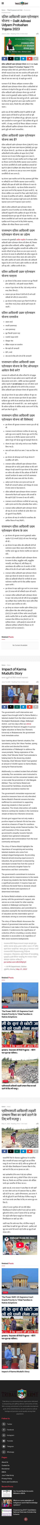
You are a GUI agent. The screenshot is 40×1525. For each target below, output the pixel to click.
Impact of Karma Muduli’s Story (15, 1371)
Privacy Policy (7, 1478)
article (28, 724)
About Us (5, 1462)
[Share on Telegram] (23, 58)
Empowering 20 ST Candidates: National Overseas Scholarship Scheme (24, 1512)
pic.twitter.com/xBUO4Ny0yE (15, 962)
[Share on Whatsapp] (17, 58)
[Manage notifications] (26, 1519)
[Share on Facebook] (4, 58)
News (9, 665)
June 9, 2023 (6, 34)
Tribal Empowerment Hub (14, 10)
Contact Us (5, 1465)
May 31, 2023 (21, 969)
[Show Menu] (3, 3)
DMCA (4, 1472)
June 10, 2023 (6, 682)
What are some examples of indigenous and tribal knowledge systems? (25, 1503)
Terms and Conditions (10, 1482)
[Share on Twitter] (11, 58)
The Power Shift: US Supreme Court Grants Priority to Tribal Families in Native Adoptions (17, 1014)
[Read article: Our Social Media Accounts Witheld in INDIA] (7, 1493)
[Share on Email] (30, 58)
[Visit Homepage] (21, 3)
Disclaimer (6, 1469)
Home (3, 10)
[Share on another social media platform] (35, 58)
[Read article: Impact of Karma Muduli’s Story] (20, 1356)
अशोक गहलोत (20, 240)
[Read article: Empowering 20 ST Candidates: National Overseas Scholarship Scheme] (7, 1512)
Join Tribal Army (8, 1475)
